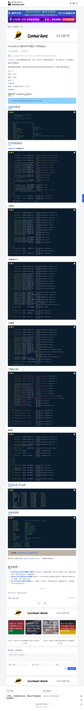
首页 (9, 27)
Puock (45, 707)
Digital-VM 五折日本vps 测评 (22, 576)
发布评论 (72, 668)
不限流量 (11, 83)
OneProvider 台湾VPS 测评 (21, 581)
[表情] (65, 668)
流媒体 (11, 106)
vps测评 (15, 27)
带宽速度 (13, 484)
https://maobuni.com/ (31, 558)
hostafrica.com (23, 553)
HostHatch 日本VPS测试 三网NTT (23, 572)
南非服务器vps (23, 593)
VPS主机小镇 (54, 696)
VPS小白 (46, 696)
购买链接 (11, 89)
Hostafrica (11, 60)
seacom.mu (33, 553)
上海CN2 (11, 148)
